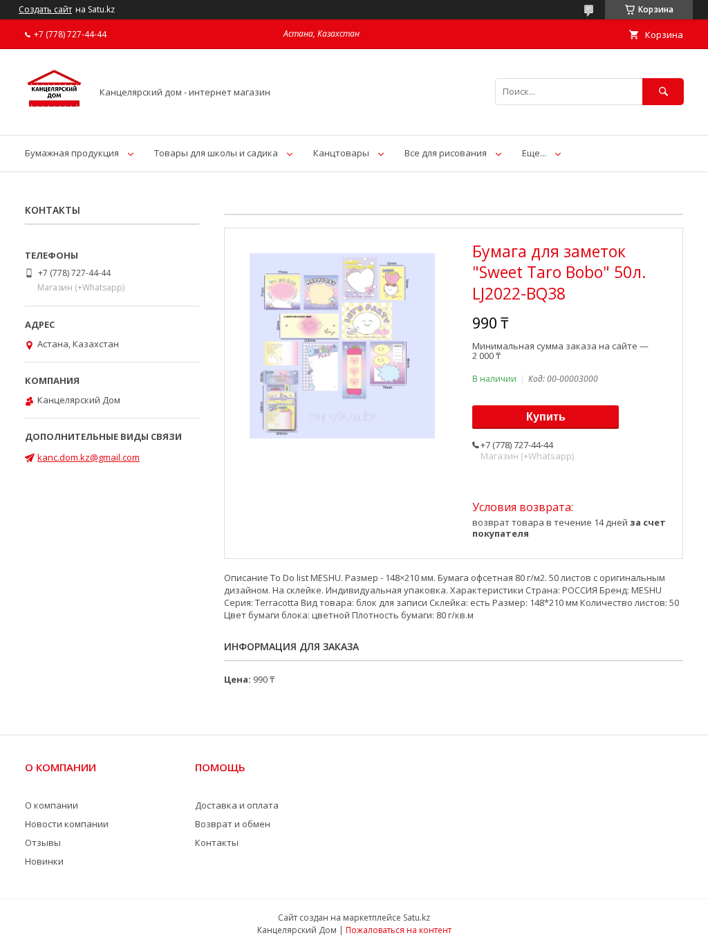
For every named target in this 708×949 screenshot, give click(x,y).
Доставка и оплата (237, 805)
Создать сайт (45, 10)
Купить (546, 417)
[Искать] (663, 91)
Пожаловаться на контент (398, 930)
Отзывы (43, 842)
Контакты (217, 842)
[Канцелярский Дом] (54, 117)
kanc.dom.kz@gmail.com (88, 457)
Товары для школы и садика (216, 153)
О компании (51, 805)
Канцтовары (341, 153)
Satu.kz (416, 917)
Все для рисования (445, 153)
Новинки (44, 861)
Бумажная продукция (72, 153)
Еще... (534, 153)
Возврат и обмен (232, 824)
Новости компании (67, 824)
